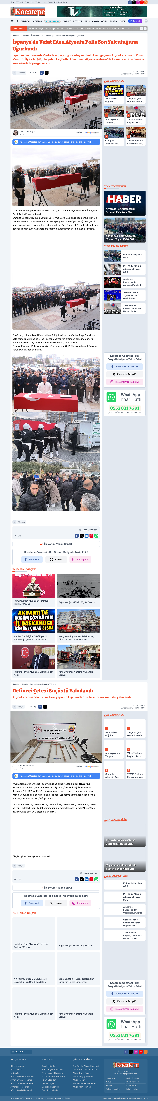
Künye (16, 2)
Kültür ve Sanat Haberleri (53, 1076)
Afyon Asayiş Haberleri (21, 1090)
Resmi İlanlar (16, 1069)
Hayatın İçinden (49, 1080)
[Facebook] (130, 2)
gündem (21, 73)
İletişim (36, 2)
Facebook (34, 559)
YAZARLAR (19, 1052)
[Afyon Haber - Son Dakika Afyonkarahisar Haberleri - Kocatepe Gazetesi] (126, 1065)
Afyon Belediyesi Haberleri (85, 1069)
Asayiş (95, 21)
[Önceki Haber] (141, 28)
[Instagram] (138, 2)
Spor (87, 21)
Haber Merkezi (27, 766)
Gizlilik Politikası (132, 1078)
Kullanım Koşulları (112, 1089)
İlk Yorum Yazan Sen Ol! (58, 544)
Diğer (122, 21)
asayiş (20, 707)
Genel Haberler (49, 1066)
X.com (58, 559)
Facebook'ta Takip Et (127, 366)
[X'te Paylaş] (47, 73)
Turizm (113, 21)
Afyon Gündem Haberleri (22, 1076)
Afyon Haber (79, 1080)
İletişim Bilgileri (132, 1089)
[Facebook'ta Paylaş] (42, 73)
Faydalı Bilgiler (48, 1083)
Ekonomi (77, 21)
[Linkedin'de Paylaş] (87, 536)
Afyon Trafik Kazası (82, 1073)
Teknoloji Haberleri (50, 1090)
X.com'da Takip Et (126, 374)
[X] (134, 2)
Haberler (16, 35)
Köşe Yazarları (17, 1066)
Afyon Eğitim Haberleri (52, 1073)
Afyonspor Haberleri (19, 1087)
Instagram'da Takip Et (126, 382)
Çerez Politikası (132, 1082)
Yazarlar (37, 21)
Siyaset (67, 21)
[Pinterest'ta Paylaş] (91, 536)
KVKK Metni (131, 1085)
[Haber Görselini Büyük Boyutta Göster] (56, 103)
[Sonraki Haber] (145, 28)
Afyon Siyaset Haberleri (21, 1080)
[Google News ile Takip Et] (92, 132)
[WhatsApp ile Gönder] (96, 536)
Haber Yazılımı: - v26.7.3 (125, 1098)
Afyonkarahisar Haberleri (84, 1083)
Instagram (82, 559)
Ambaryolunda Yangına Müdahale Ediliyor (51, 28)
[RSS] (146, 2)
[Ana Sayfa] (17, 21)
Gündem (25, 21)
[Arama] (146, 21)
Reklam (25, 2)
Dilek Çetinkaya (27, 132)
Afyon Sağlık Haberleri (52, 1069)
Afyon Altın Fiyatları (82, 1087)
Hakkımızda (110, 1078)
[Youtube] (142, 2)
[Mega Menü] (12, 21)
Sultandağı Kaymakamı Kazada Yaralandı (103, 28)
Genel (104, 21)
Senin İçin (137, 21)
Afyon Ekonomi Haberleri (22, 1083)
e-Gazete (14, 1073)
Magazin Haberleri (50, 1087)
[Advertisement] (56, 251)
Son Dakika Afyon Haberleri (86, 1066)
